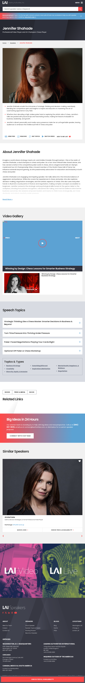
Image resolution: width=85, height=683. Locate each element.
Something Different (40, 366)
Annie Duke (10, 517)
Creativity (10, 369)
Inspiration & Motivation (41, 369)
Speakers (13, 43)
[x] (6, 613)
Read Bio (23, 136)
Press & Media (19, 392)
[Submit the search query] (80, 9)
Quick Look (22, 530)
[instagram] (12, 613)
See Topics (36, 136)
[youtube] (15, 613)
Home (4, 43)
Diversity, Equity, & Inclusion (16, 372)
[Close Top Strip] (81, 16)
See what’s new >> (30, 17)
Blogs (31, 392)
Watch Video (50, 136)
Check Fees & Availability (61, 530)
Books (7, 392)
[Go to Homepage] (13, 2)
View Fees (11, 136)
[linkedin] (9, 613)
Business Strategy (13, 366)
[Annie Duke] (42, 487)
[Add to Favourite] (80, 461)
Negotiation (62, 371)
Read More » (8, 199)
